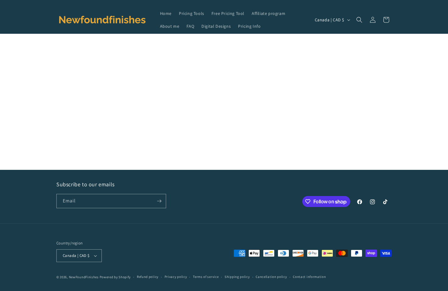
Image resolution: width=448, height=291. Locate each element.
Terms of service (206, 277)
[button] (359, 19)
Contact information (309, 277)
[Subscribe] (159, 201)
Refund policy (147, 277)
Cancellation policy (271, 277)
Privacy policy (176, 277)
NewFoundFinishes (84, 277)
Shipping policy (237, 277)
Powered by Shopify (115, 277)
